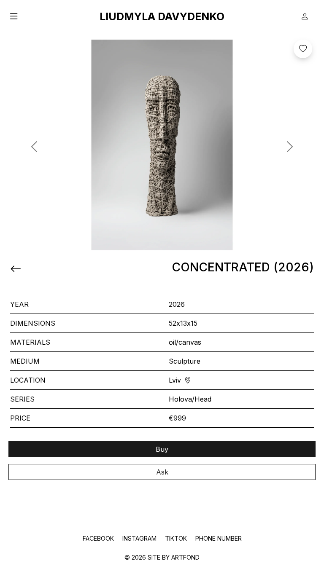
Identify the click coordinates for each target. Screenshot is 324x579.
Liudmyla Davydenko (162, 16)
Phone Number (218, 538)
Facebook (99, 538)
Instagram (140, 538)
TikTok (177, 538)
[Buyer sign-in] (305, 16)
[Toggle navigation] (54, 16)
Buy (162, 449)
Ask (162, 472)
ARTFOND (185, 557)
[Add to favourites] (303, 49)
